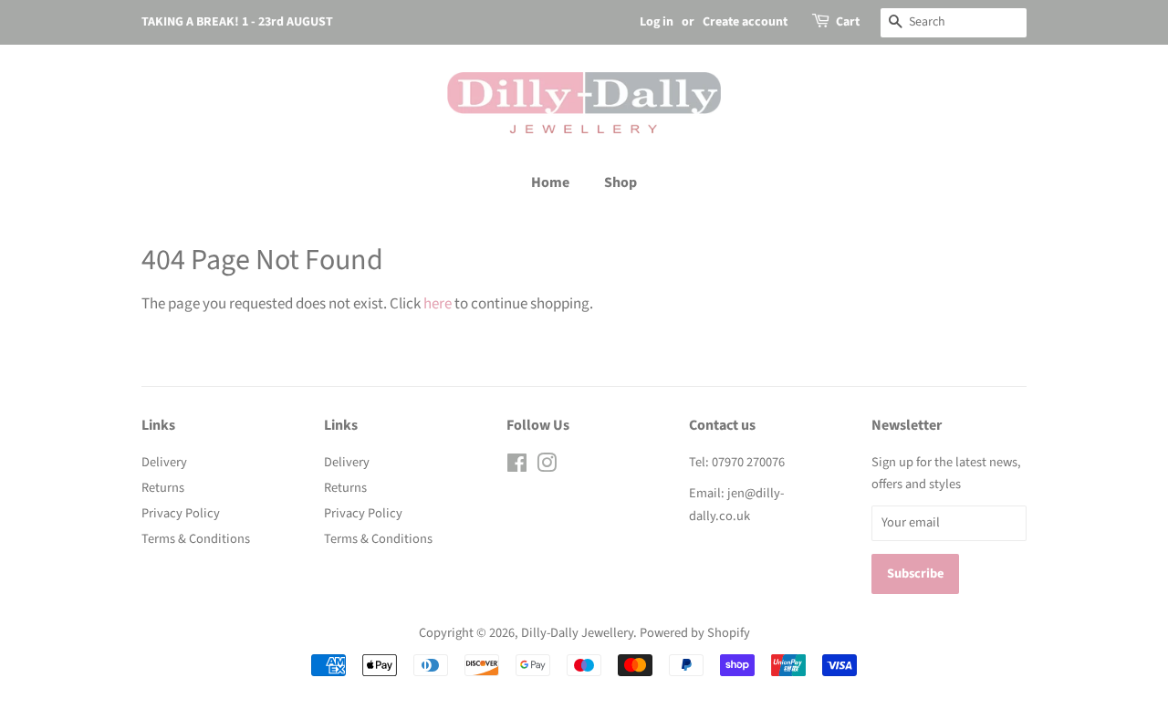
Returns (162, 487)
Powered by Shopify (695, 632)
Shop (620, 182)
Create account (745, 22)
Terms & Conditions (195, 538)
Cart (848, 22)
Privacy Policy (180, 513)
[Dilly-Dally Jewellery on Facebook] (516, 466)
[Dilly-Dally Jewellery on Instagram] (547, 466)
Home (550, 182)
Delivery (164, 462)
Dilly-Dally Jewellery (577, 632)
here (437, 304)
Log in (656, 22)
